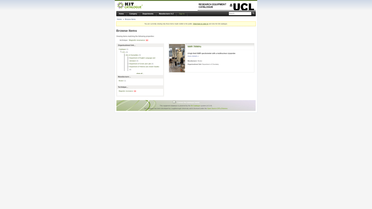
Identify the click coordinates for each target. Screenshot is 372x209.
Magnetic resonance (138, 40)
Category (133, 14)
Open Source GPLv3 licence (217, 108)
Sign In (182, 14)
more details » (193, 56)
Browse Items (130, 19)
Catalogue (122, 49)
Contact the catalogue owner (188, 102)
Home (121, 14)
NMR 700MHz (194, 46)
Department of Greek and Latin (140, 64)
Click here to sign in (200, 24)
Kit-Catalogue (195, 106)
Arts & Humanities (132, 55)
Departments (148, 14)
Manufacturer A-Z (166, 14)
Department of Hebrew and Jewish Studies (144, 66)
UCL (124, 52)
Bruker (122, 81)
